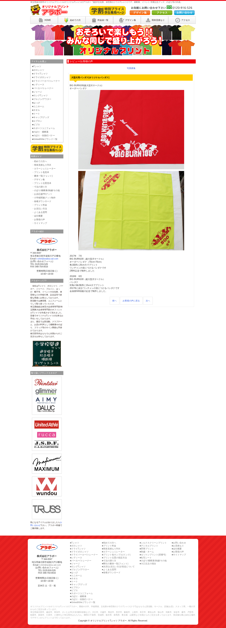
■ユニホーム (38, 106)
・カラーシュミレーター (44, 168)
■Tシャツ (36, 66)
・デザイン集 (38, 179)
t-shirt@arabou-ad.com (47, 258)
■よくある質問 (109, 569)
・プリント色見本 (40, 172)
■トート (36, 113)
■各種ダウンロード (111, 572)
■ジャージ (37, 92)
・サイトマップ (39, 223)
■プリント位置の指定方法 (114, 557)
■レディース (38, 84)
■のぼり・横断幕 (40, 132)
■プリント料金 (109, 545)
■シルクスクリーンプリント (153, 543)
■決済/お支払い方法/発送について (118, 566)
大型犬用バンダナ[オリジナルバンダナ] (90, 77)
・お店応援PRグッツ (42, 194)
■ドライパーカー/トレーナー (46, 81)
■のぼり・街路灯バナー (43, 135)
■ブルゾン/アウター (41, 99)
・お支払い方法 (39, 208)
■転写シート (146, 557)
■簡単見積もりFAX (111, 548)
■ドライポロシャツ (41, 77)
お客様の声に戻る (131, 300)
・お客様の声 (38, 219)
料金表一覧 (103, 20)
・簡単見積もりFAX (41, 165)
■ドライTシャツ (40, 73)
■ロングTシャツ (40, 95)
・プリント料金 (39, 205)
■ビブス (36, 124)
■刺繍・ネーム (147, 551)
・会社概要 (37, 216)
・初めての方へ (39, 161)
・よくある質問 (39, 212)
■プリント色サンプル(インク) (116, 554)
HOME (48, 20)
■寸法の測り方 (109, 560)
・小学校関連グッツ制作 (44, 197)
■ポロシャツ (38, 70)
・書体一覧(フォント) (42, 176)
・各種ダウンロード (41, 201)
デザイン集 (130, 20)
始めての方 (75, 20)
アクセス (185, 20)
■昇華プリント (147, 548)
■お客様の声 (178, 551)
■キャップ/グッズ (40, 117)
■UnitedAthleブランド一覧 (44, 139)
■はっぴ (36, 103)
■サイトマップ (179, 554)
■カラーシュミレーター (113, 551)
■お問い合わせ (179, 543)
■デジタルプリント (149, 545)
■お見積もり (178, 545)
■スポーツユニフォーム (43, 128)
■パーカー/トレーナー (42, 88)
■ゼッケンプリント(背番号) (153, 554)
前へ (114, 300)
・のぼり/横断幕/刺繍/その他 (46, 190)
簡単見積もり (158, 20)
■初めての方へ (109, 543)
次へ (148, 300)
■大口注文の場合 (148, 563)
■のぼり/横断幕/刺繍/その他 (153, 560)
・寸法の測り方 (39, 187)
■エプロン (37, 121)
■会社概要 (177, 548)
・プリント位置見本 (41, 183)
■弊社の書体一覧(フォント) (115, 563)
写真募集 (131, 68)
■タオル (36, 110)
